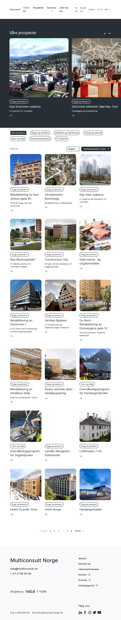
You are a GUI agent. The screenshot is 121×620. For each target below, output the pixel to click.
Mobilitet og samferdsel (66, 133)
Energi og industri (93, 133)
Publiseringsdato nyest (94, 149)
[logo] (15, 9)
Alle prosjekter (18, 133)
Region (71, 149)
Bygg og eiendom (40, 133)
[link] (26, 9)
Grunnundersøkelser (40, 138)
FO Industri (61, 138)
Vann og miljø (17, 138)
